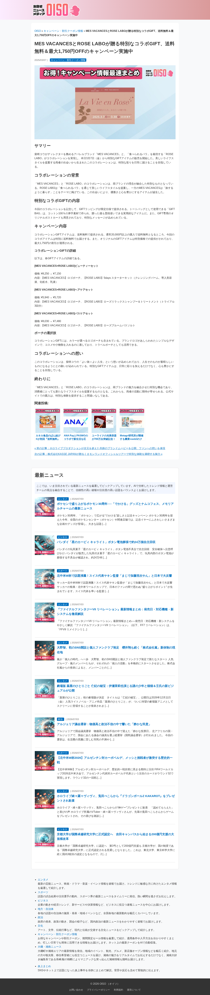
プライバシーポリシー (98, 989)
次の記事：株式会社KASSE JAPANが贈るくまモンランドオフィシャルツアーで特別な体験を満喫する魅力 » (98, 454)
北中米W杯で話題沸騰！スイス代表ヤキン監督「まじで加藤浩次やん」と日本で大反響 (114, 575)
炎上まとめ (44, 966)
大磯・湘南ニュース (49, 946)
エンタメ (62, 499)
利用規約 (118, 989)
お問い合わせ (76, 989)
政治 (60, 719)
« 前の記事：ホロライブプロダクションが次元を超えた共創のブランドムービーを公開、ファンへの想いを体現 (99, 448)
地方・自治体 (45, 909)
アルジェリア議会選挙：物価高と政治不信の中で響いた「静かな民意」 (104, 724)
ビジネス (62, 537)
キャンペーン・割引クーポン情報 (63, 31)
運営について (134, 989)
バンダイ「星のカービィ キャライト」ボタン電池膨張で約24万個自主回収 (106, 542)
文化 (40, 925)
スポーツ (62, 570)
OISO (37, 31)
